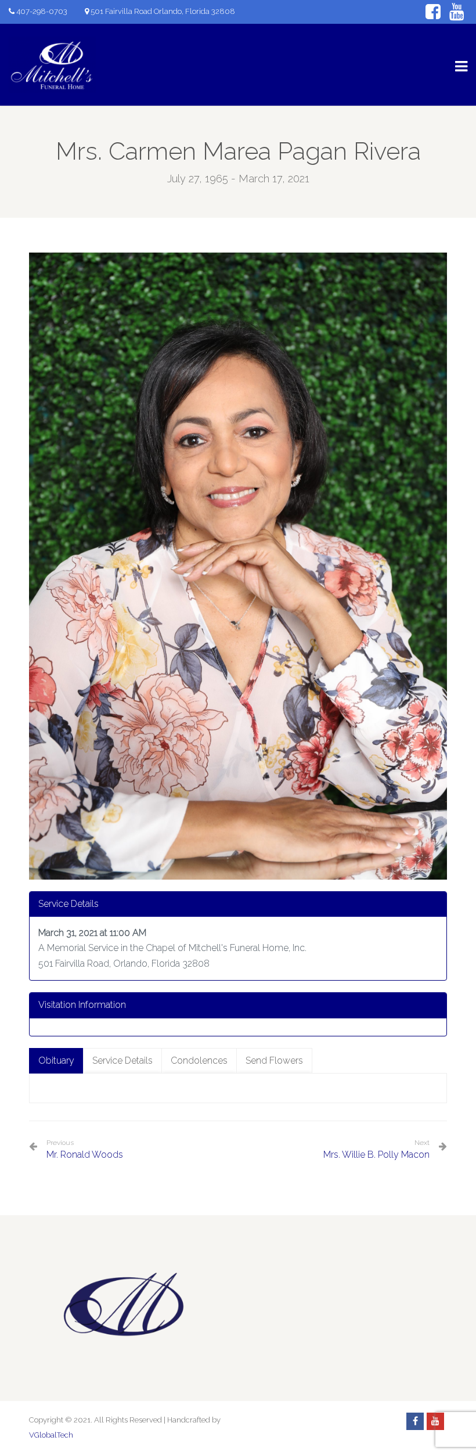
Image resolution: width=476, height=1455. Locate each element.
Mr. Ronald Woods (84, 1149)
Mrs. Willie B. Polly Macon (376, 1154)
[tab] (56, 1061)
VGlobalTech (51, 1435)
